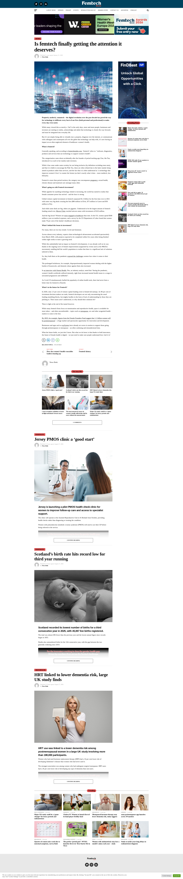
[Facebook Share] (53, 340)
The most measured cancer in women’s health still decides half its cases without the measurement (138, 204)
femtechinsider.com (75, 151)
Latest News (51, 10)
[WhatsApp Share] (57, 340)
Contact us (114, 10)
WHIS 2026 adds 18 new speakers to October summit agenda (138, 160)
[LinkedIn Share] (48, 340)
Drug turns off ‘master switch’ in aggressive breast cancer (137, 171)
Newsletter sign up (88, 10)
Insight (68, 10)
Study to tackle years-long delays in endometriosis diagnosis (138, 150)
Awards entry (103, 10)
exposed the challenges (75, 256)
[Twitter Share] (44, 340)
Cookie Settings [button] (167, 875)
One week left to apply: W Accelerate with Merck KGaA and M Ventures (137, 194)
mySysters (65, 325)
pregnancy (94, 180)
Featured (58, 344)
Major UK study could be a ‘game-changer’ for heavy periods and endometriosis (138, 129)
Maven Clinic (61, 211)
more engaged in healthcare (73, 216)
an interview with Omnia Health (55, 270)
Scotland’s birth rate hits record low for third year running (138, 214)
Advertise (124, 10)
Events (76, 10)
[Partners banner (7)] (74, 34)
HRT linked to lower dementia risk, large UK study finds (138, 225)
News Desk (45, 57)
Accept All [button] (176, 875)
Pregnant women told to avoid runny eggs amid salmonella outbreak (136, 183)
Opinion (60, 10)
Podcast (134, 10)
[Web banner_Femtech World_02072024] (132, 118)
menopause (84, 311)
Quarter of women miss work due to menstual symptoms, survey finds (138, 139)
